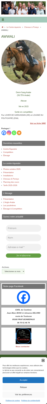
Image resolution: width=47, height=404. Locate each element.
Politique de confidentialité (30, 400)
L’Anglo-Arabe (9, 202)
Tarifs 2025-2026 (10, 185)
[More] (19, 133)
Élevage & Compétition (12, 209)
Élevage (6, 155)
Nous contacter (22, 346)
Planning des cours (11, 182)
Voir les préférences (23, 394)
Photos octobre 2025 (11, 169)
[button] (43, 360)
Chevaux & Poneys (31, 27)
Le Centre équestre (14, 27)
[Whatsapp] (14, 133)
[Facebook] (4, 133)
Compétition (8, 152)
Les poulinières (9, 205)
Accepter (23, 380)
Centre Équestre (10, 149)
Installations (8, 175)
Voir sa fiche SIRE (38, 123)
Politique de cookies (13, 400)
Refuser (23, 387)
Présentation (8, 172)
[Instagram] (9, 133)
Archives (5, 267)
